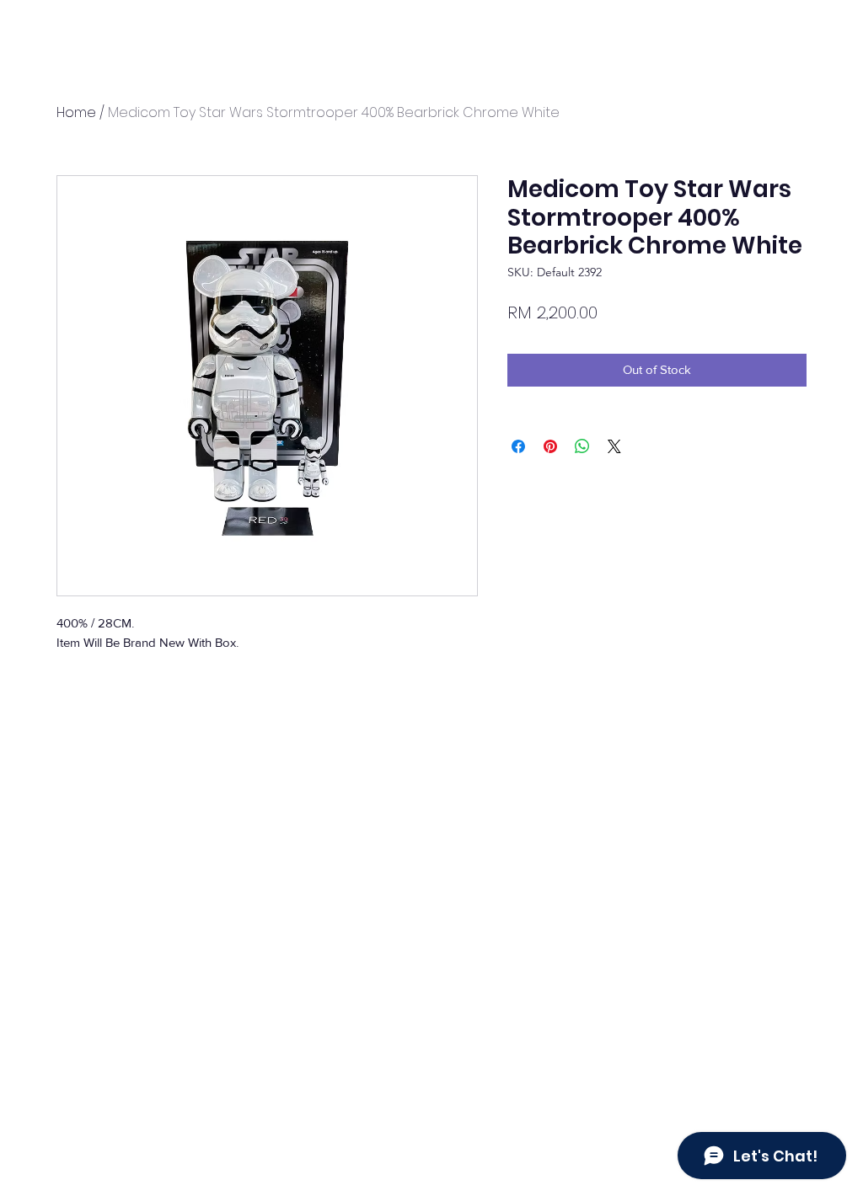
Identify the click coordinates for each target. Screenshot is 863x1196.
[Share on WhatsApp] (582, 446)
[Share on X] (614, 446)
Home (76, 112)
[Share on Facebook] (518, 446)
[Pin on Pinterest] (550, 446)
